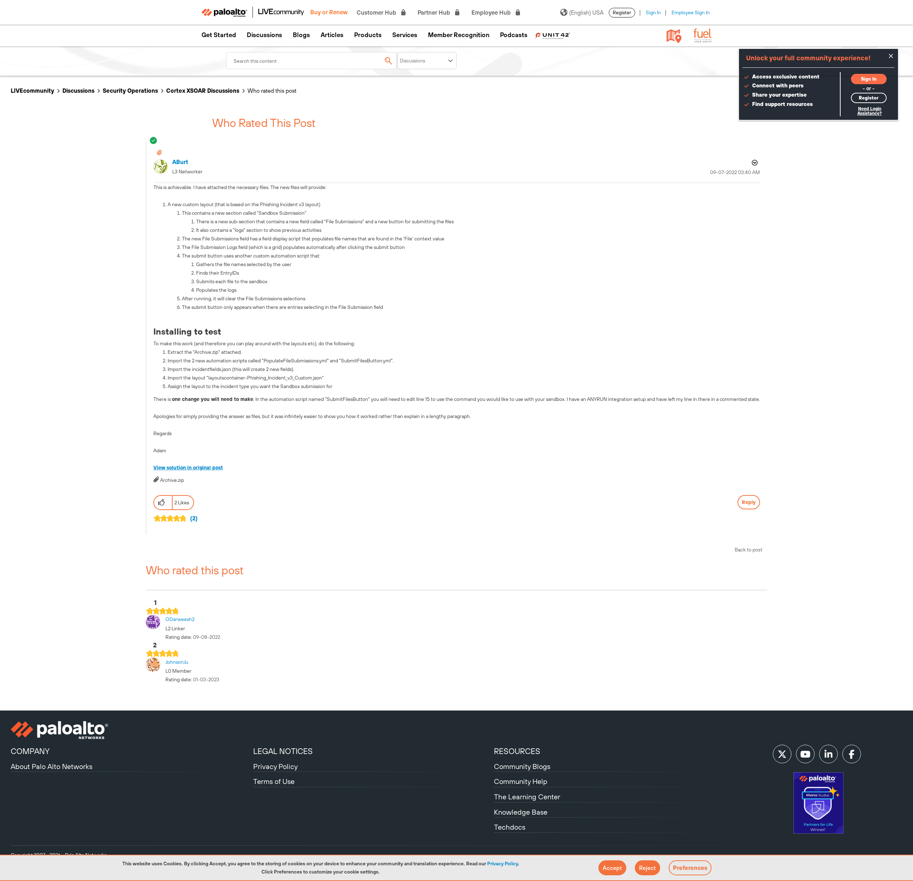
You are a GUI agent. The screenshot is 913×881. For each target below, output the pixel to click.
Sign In (653, 12)
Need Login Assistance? (869, 111)
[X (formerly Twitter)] (782, 754)
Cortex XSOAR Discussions (202, 90)
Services (404, 35)
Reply (749, 502)
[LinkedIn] (828, 754)
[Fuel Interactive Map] (674, 35)
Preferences (690, 868)
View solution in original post (188, 467)
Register (622, 12)
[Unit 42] (552, 35)
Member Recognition (458, 35)
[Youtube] (805, 754)
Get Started (219, 35)
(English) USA (586, 12)
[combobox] (311, 60)
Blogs (301, 35)
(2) (194, 518)
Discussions (264, 35)
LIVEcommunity (32, 90)
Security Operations (130, 90)
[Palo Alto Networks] (131, 730)
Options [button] (754, 162)
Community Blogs (522, 766)
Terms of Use (274, 781)
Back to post (748, 549)
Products (368, 35)
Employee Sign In (691, 12)
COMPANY (30, 751)
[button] (612, 867)
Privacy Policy (502, 863)
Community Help (520, 781)
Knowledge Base (520, 812)
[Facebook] (851, 754)
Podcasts (513, 35)
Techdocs (509, 827)
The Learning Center (527, 797)
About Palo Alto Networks (51, 766)
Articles (332, 35)
